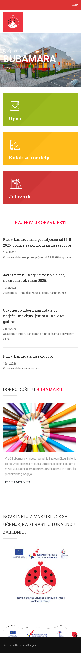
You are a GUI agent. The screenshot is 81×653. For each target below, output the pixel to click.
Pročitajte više (17, 482)
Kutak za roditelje (30, 157)
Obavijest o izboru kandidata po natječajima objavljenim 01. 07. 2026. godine (34, 316)
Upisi (15, 118)
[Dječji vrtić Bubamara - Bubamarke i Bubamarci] (14, 22)
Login (75, 5)
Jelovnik (19, 196)
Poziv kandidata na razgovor (28, 356)
